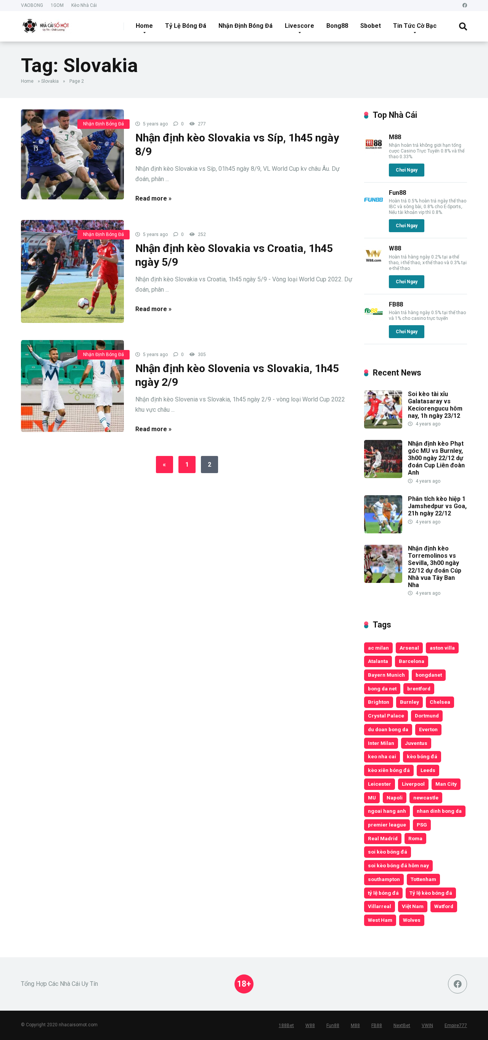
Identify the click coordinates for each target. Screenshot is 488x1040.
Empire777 (456, 1025)
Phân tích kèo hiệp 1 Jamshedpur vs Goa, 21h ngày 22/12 (437, 506)
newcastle (425, 797)
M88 (395, 137)
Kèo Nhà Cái (84, 5)
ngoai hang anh (387, 811)
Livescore (299, 25)
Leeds (428, 770)
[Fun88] (373, 207)
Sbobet (370, 25)
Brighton (378, 702)
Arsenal (409, 648)
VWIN (427, 1025)
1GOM (57, 5)
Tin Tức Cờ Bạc (415, 25)
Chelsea (440, 702)
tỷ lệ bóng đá (383, 893)
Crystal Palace (386, 716)
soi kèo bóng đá (387, 852)
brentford (418, 688)
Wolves (412, 920)
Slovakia (50, 81)
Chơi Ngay (406, 170)
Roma (415, 838)
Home (144, 25)
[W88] (373, 262)
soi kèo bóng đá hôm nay (398, 865)
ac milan (378, 648)
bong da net (382, 688)
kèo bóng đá (422, 756)
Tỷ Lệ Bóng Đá (185, 25)
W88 (395, 248)
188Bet (286, 1025)
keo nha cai (382, 756)
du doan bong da (388, 729)
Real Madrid (383, 838)
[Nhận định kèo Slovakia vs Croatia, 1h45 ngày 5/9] (72, 271)
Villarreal (379, 906)
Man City (446, 784)
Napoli (395, 797)
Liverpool (413, 784)
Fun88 (397, 192)
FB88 (396, 304)
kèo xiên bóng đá (389, 770)
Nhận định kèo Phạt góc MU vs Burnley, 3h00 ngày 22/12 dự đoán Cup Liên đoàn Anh (436, 458)
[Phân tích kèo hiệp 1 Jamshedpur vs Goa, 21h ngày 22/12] (383, 531)
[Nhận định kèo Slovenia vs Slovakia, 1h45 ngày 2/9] (72, 386)
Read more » (153, 198)
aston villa (442, 648)
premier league (387, 825)
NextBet (401, 1025)
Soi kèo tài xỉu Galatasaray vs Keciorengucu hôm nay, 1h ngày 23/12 (435, 405)
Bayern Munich (386, 675)
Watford (443, 906)
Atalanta (378, 661)
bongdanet (429, 675)
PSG (422, 825)
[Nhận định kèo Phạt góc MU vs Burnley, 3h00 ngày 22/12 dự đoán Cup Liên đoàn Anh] (383, 476)
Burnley (409, 702)
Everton (428, 729)
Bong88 (337, 25)
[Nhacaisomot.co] (46, 23)
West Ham (380, 920)
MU (372, 797)
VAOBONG (32, 5)
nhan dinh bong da (439, 811)
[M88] (373, 151)
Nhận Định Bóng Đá (245, 25)
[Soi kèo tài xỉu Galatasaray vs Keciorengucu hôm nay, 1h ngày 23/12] (383, 426)
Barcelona (411, 661)
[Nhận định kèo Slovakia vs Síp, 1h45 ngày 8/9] (72, 154)
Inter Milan (381, 743)
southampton (384, 879)
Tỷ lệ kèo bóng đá (430, 893)
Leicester (379, 784)
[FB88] (373, 319)
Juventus (416, 743)
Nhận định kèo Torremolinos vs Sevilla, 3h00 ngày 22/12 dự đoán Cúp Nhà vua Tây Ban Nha (434, 567)
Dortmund (427, 716)
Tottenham (423, 879)
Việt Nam (413, 906)
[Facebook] (464, 5)
